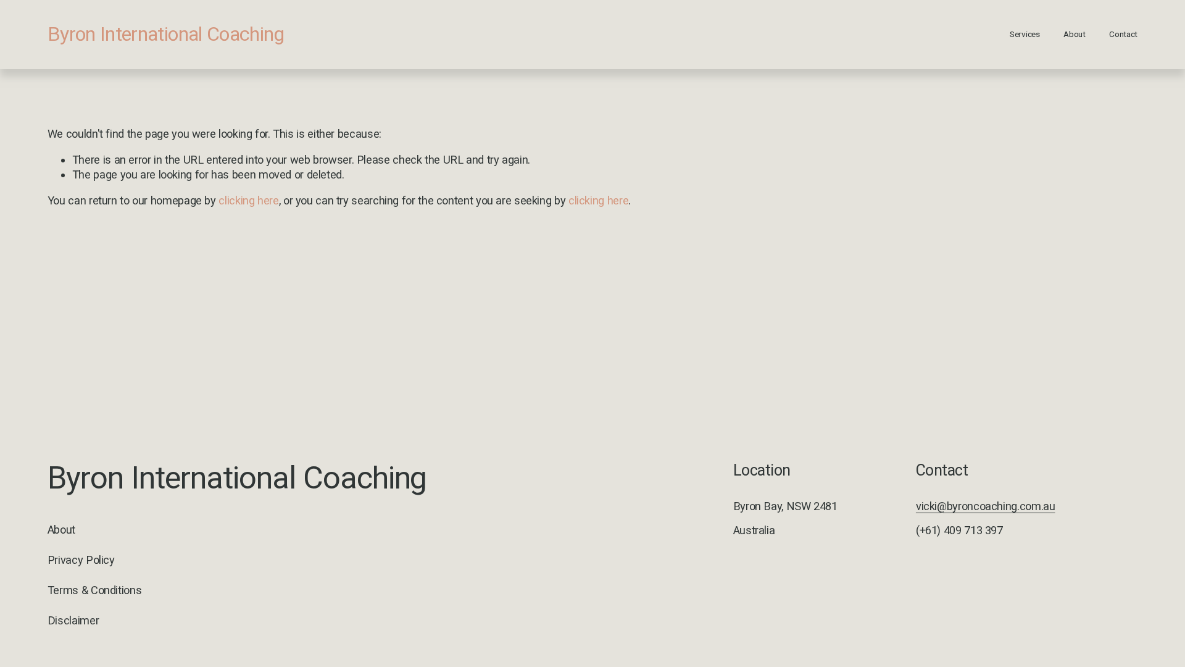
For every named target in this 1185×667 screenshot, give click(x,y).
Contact (1123, 34)
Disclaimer (73, 620)
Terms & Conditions (94, 590)
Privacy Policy (81, 559)
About (1074, 34)
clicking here (248, 200)
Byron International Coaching (166, 34)
